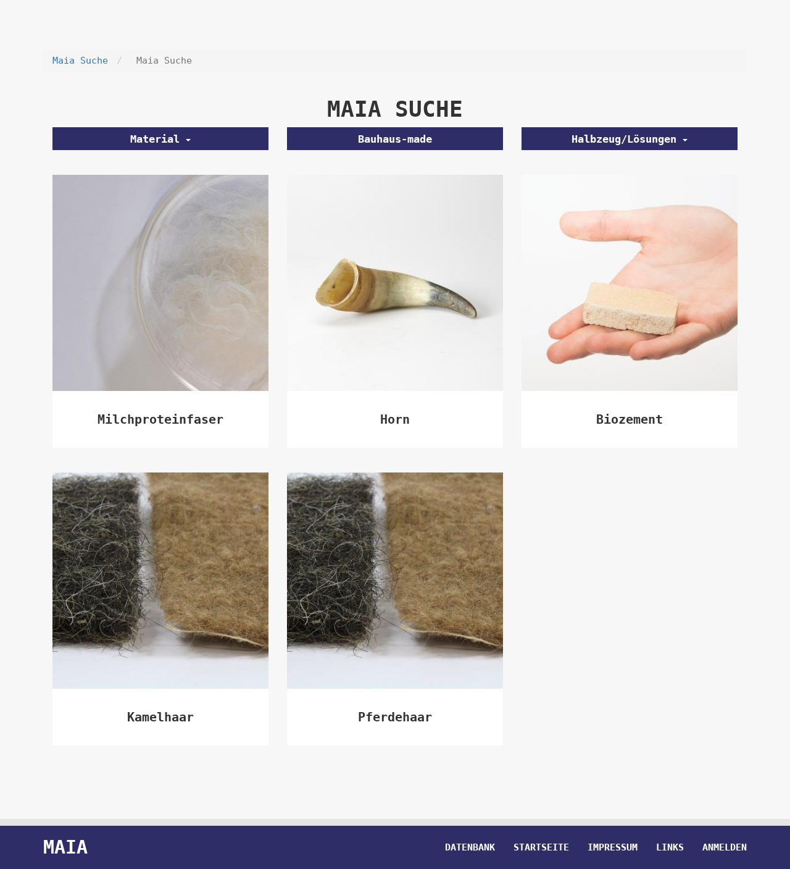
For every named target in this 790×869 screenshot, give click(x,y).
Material (158, 139)
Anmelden (724, 847)
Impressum (613, 847)
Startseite (541, 847)
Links (670, 847)
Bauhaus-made (395, 139)
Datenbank (470, 847)
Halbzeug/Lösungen (627, 139)
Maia (65, 847)
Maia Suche (80, 60)
